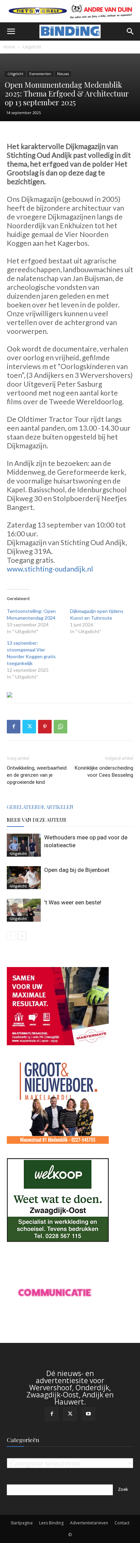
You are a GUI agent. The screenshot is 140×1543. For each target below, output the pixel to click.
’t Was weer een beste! (72, 902)
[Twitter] (29, 726)
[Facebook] (13, 726)
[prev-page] (11, 935)
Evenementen (40, 73)
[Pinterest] (45, 726)
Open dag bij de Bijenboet (76, 869)
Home (9, 47)
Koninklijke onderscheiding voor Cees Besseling (104, 771)
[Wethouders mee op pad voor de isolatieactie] (24, 845)
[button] (11, 31)
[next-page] (22, 935)
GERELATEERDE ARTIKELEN (40, 806)
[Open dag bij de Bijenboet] (24, 878)
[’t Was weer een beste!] (24, 910)
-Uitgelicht (31, 47)
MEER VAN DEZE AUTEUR (37, 819)
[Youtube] (88, 1414)
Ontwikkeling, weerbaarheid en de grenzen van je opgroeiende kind (37, 775)
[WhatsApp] (60, 726)
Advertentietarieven (89, 1523)
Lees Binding (51, 1523)
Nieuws (63, 73)
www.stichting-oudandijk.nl (50, 568)
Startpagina (22, 1523)
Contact (122, 1523)
